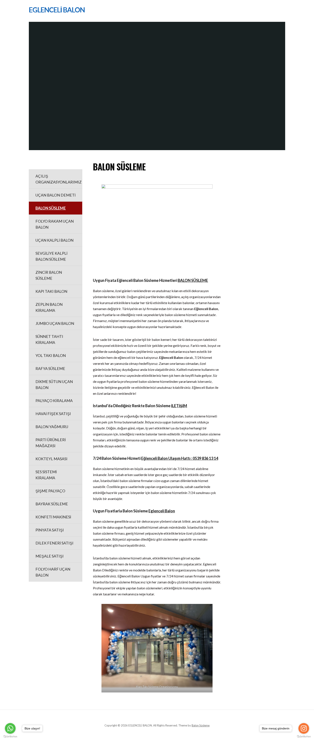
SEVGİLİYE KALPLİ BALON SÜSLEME (51, 256)
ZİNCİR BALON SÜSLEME (48, 275)
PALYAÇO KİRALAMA (54, 400)
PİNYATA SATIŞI (49, 530)
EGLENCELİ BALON (57, 10)
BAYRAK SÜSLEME (51, 503)
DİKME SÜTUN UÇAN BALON (54, 384)
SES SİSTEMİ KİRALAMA (46, 474)
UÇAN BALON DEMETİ (55, 195)
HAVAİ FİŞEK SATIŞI (53, 413)
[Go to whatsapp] (10, 728)
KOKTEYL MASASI (51, 458)
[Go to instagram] (303, 728)
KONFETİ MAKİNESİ (53, 517)
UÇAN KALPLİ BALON (54, 240)
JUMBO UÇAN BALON (54, 323)
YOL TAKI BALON (50, 355)
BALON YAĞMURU (51, 426)
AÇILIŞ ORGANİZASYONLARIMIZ (58, 179)
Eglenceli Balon (161, 511)
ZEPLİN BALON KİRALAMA (49, 307)
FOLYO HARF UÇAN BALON (52, 572)
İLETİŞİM (179, 405)
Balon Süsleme (201, 725)
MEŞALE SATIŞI (49, 556)
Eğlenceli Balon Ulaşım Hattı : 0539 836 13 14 (179, 458)
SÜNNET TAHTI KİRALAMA (49, 339)
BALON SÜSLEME (50, 208)
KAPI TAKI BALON (51, 291)
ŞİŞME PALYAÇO (50, 490)
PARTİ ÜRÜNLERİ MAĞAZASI (50, 442)
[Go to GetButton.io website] (304, 736)
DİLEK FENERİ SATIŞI (54, 543)
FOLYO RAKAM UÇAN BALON (54, 224)
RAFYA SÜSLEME (50, 368)
